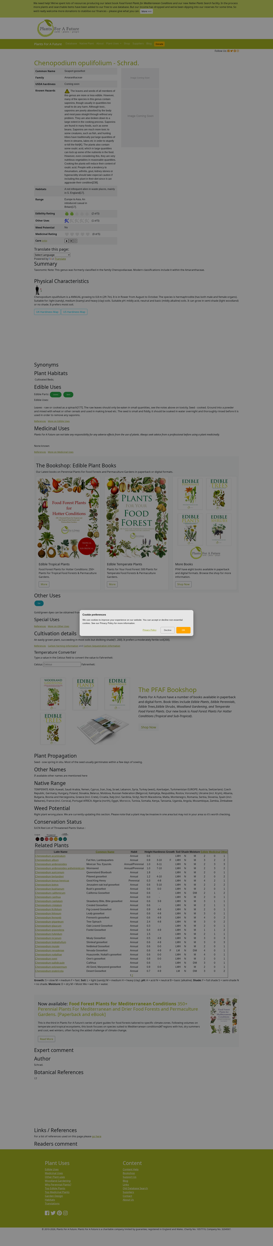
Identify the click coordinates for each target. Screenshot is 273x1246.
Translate (60, 259)
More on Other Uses (58, 626)
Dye (39, 603)
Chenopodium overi (46, 958)
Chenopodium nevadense (49, 950)
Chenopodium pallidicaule (50, 962)
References (40, 421)
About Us (128, 1199)
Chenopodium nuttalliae (48, 954)
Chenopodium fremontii (48, 917)
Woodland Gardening (58, 1180)
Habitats (50, 1199)
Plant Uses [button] (112, 43)
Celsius (38, 664)
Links (126, 1184)
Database (71, 43)
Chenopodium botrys (46, 884)
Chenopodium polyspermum (51, 967)
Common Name (105, 852)
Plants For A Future (48, 44)
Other (224, 852)
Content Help (131, 1169)
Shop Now (183, 584)
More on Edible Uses (59, 421)
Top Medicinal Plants (57, 1192)
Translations (52, 1203)
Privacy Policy (149, 630)
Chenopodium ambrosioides (51, 864)
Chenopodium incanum (48, 938)
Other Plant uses (55, 1177)
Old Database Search (135, 1188)
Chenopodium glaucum (48, 925)
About (100, 43)
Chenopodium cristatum (48, 905)
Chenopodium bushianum (49, 888)
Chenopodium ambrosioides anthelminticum (60, 868)
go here (96, 1136)
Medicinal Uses (54, 1173)
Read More (46, 1039)
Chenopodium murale (47, 946)
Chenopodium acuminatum (50, 856)
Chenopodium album (47, 860)
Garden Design (54, 1196)
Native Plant (86, 43)
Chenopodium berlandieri (49, 876)
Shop (127, 43)
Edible (204, 852)
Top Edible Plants (55, 1188)
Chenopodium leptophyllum (50, 942)
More (44, 584)
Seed (68, 394)
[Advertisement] (223, 121)
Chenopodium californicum (50, 893)
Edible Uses (52, 1169)
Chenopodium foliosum (48, 913)
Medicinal (214, 852)
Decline (167, 630)
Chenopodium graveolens (49, 930)
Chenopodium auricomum (49, 872)
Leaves (55, 394)
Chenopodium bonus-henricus (52, 880)
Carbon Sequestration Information (102, 645)
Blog (149, 43)
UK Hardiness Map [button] (47, 312)
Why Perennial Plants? (58, 1184)
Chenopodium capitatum (49, 901)
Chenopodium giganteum (49, 921)
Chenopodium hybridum (48, 934)
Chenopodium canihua (48, 897)
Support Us (129, 1177)
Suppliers (138, 43)
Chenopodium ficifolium (48, 909)
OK (183, 630)
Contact (127, 1196)
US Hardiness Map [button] (74, 312)
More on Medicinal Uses (60, 451)
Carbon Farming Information (63, 645)
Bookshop (129, 1173)
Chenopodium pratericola (49, 971)
